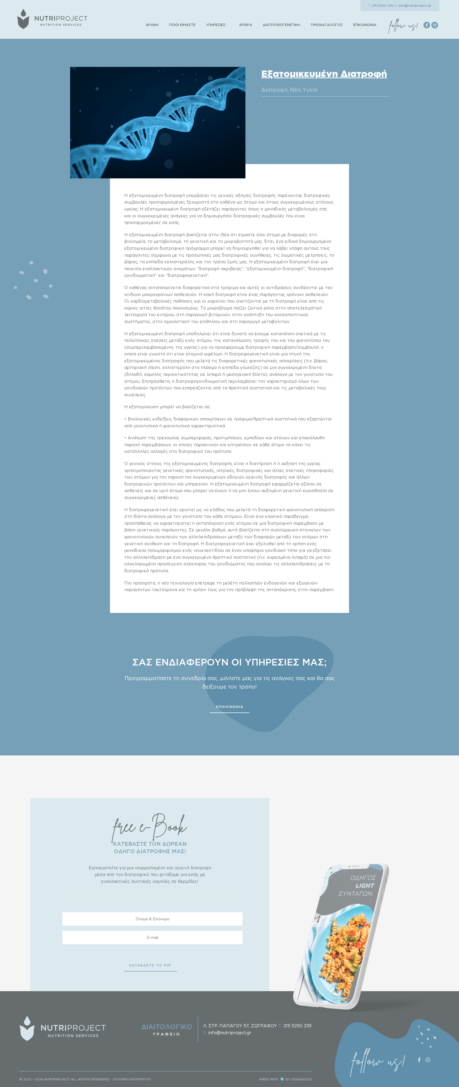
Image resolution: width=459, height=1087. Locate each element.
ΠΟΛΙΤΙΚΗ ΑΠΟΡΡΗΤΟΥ (132, 1079)
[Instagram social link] (434, 25)
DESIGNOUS (302, 1079)
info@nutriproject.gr (412, 5)
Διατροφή (274, 89)
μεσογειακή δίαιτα (245, 374)
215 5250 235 (380, 5)
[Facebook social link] (426, 25)
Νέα (295, 89)
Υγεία (310, 89)
